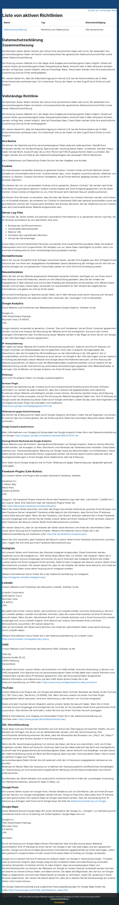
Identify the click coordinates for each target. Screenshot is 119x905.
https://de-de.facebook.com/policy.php (66, 534)
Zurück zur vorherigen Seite (102, 10)
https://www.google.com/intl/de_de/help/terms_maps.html (38, 890)
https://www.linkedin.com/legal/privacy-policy (25, 639)
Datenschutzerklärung (60, 899)
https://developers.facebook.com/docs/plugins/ (31, 506)
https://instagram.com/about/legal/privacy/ (23, 577)
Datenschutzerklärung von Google (88, 801)
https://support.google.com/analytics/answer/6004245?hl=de (46, 435)
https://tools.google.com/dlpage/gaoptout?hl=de (27, 406)
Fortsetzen (59, 902)
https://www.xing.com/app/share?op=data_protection (69, 682)
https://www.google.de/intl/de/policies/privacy (42, 719)
